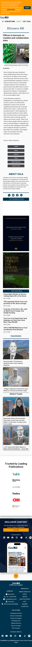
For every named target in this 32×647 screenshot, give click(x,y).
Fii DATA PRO (24, 606)
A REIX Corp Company (16, 585)
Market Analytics (24, 591)
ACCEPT (27, 7)
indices (24, 596)
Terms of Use (23, 640)
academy (25, 604)
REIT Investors (16, 628)
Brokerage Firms (16, 620)
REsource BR (15, 28)
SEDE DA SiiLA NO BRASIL (11, 604)
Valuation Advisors (16, 623)
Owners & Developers (16, 616)
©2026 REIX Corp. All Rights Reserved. (10, 640)
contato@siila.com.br (11, 599)
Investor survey (24, 599)
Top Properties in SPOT (16, 199)
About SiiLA (11, 594)
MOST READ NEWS (16, 291)
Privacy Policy (11, 9)
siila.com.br (11, 601)
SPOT (24, 601)
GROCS (25, 594)
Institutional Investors (16, 613)
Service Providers (16, 625)
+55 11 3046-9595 (11, 596)
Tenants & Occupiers (16, 618)
